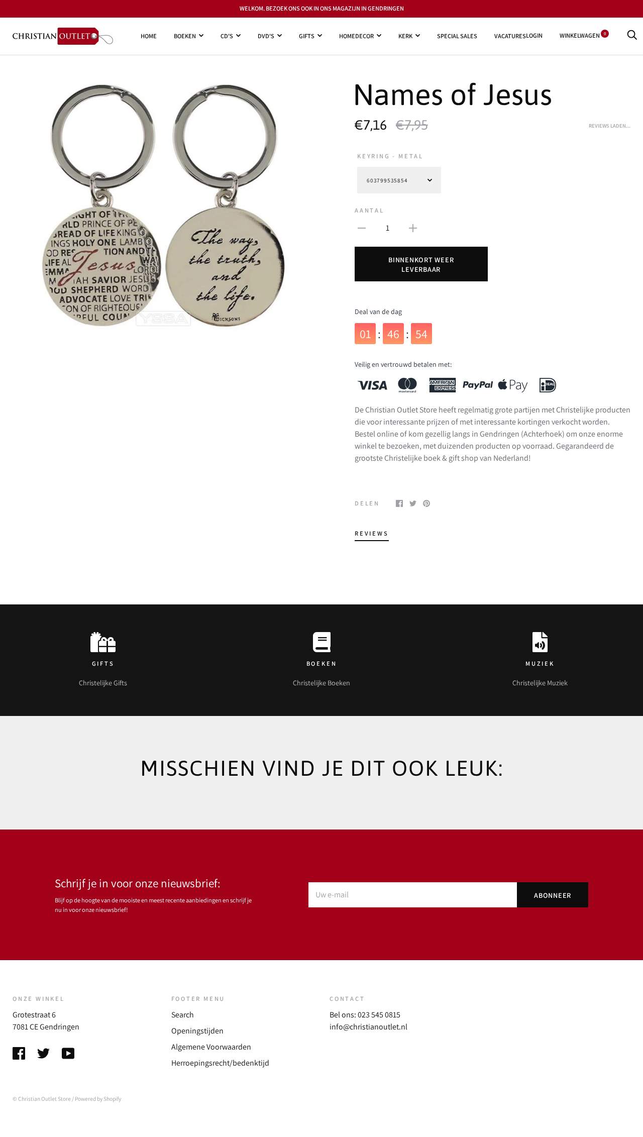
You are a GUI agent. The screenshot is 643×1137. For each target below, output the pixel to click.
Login (534, 35)
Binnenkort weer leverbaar (421, 264)
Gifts (306, 35)
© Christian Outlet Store (42, 1098)
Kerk (405, 35)
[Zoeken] (632, 35)
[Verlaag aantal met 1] (362, 228)
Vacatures (510, 35)
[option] (163, 205)
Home (149, 35)
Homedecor (356, 35)
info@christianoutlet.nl (368, 1026)
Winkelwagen (583, 35)
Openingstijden (197, 1030)
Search (182, 1014)
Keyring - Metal (390, 156)
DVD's (266, 35)
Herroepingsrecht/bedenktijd (220, 1063)
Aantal (369, 210)
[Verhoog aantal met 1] (413, 228)
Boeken (185, 35)
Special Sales (457, 35)
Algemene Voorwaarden (211, 1047)
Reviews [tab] (372, 533)
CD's (227, 35)
